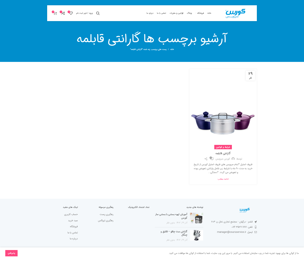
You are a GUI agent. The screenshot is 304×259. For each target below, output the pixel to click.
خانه (172, 49)
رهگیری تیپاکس (105, 220)
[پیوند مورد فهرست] (232, 227)
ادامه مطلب (223, 179)
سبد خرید (73, 220)
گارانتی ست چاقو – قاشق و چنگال (174, 233)
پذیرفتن (11, 253)
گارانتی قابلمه (223, 153)
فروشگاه (74, 226)
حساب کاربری (71, 214)
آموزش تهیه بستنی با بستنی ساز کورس (171, 216)
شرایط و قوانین (223, 147)
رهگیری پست (106, 214)
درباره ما (74, 239)
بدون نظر (171, 223)
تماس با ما (73, 233)
